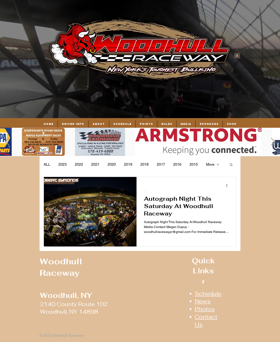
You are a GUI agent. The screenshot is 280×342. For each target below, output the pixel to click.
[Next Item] (273, 142)
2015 (194, 164)
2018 (144, 164)
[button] (236, 54)
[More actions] (228, 185)
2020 (112, 164)
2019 (128, 164)
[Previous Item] (7, 142)
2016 (177, 164)
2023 (62, 164)
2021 (95, 164)
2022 (79, 164)
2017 (161, 164)
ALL (47, 164)
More (210, 164)
